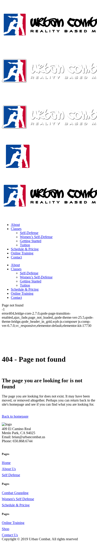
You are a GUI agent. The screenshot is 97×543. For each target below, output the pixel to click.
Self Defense (11, 475)
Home (6, 463)
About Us (9, 469)
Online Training (13, 523)
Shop (5, 529)
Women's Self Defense (18, 499)
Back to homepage (15, 416)
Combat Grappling (15, 493)
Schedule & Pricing (16, 505)
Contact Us (10, 535)
